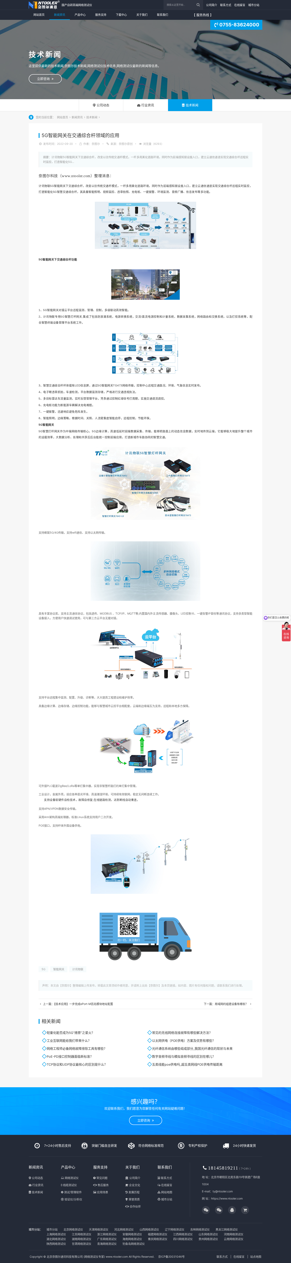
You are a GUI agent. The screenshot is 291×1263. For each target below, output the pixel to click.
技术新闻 (191, 105)
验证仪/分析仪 (73, 1199)
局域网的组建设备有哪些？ (231, 1004)
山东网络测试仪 (208, 1234)
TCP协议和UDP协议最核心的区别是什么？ (77, 1064)
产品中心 (80, 14)
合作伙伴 (135, 1206)
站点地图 (255, 1256)
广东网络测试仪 (107, 1239)
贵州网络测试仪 (208, 1239)
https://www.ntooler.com (227, 1198)
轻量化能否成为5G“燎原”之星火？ (71, 1033)
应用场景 (102, 1192)
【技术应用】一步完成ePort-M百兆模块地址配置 (83, 1004)
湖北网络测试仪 (56, 1239)
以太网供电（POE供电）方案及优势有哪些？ (183, 1041)
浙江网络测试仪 (107, 1234)
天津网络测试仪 (98, 1229)
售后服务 (103, 1185)
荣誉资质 (134, 1199)
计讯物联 (77, 969)
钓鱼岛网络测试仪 (134, 1243)
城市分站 (253, 5)
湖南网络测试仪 (81, 1239)
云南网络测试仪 (233, 1239)
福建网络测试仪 (157, 1234)
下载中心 (121, 14)
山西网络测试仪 (149, 1229)
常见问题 (101, 1177)
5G (43, 969)
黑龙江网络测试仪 (227, 1229)
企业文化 (134, 1185)
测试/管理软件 (72, 1192)
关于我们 (141, 14)
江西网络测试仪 (183, 1234)
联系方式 (225, 5)
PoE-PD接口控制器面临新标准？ (70, 1056)
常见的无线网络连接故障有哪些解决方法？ (182, 1033)
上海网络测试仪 (56, 1234)
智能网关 (58, 969)
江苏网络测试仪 (81, 1234)
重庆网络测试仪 (157, 1239)
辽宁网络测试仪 (174, 1229)
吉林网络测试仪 (200, 1229)
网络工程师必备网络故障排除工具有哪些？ (77, 1049)
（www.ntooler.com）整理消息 (84, 176)
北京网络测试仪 (73, 1229)
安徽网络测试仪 (132, 1234)
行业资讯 (147, 105)
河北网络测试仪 (124, 1229)
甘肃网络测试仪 (81, 1243)
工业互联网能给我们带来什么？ (69, 1041)
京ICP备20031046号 (171, 1256)
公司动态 (102, 105)
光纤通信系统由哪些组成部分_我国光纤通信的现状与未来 (192, 1049)
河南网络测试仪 (233, 1234)
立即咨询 (44, 79)
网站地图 (166, 1192)
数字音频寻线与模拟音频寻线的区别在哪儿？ (183, 1056)
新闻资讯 (59, 14)
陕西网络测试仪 (56, 1243)
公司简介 (211, 5)
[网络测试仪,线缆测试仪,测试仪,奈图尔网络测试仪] (44, 5)
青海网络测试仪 (107, 1243)
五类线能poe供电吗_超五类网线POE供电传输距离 (187, 1064)
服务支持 (100, 14)
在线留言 (239, 5)
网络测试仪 (71, 1177)
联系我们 (162, 14)
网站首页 (39, 14)
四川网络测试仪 (183, 1239)
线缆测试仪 (69, 1185)
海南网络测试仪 (132, 1239)
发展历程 (134, 1192)
